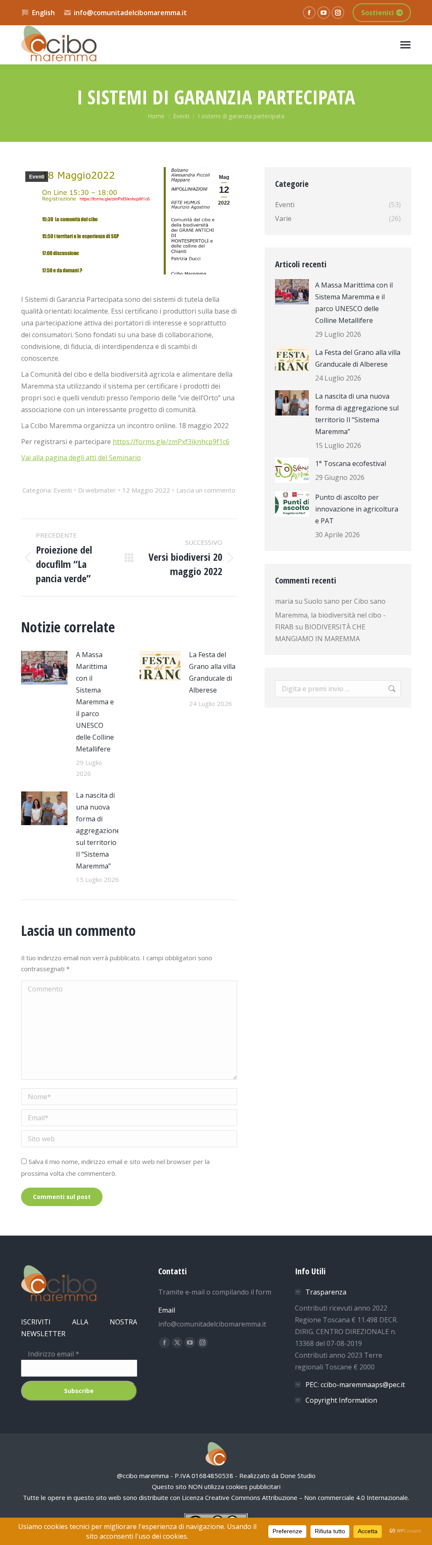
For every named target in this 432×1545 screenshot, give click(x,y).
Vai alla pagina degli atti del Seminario (81, 457)
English (43, 12)
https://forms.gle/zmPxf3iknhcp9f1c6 (171, 441)
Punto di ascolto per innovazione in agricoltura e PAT (356, 509)
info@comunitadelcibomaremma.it (130, 12)
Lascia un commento (205, 490)
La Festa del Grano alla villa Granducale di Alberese (212, 672)
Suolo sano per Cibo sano (345, 601)
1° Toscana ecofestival (350, 463)
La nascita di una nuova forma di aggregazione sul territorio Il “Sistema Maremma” (98, 831)
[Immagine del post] (44, 668)
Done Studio (298, 1475)
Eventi (36, 177)
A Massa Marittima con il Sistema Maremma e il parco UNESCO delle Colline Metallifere (95, 702)
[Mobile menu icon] (405, 45)
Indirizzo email (50, 1354)
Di (97, 490)
